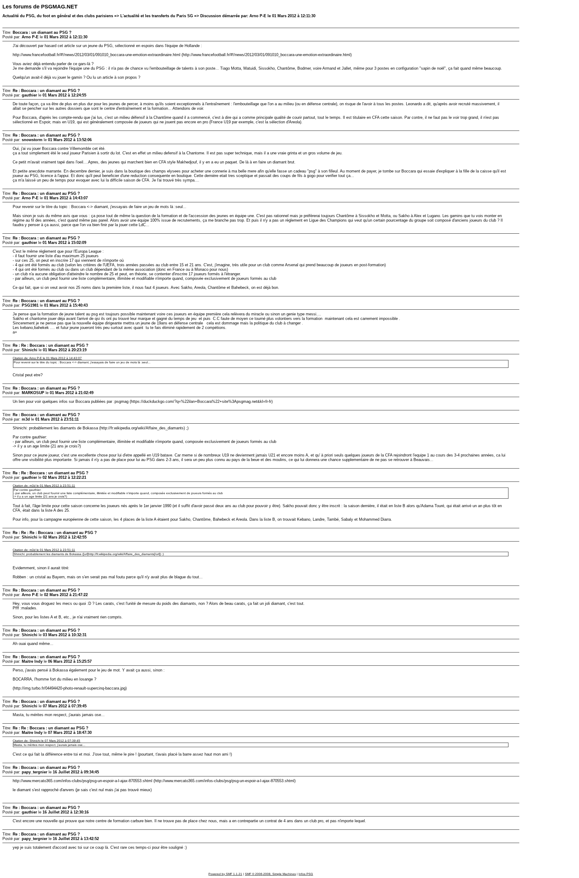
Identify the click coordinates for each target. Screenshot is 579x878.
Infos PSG (306, 874)
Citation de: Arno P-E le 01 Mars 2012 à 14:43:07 (47, 358)
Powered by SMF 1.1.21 (225, 874)
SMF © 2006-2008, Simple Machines (270, 874)
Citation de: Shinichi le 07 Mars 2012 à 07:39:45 (46, 740)
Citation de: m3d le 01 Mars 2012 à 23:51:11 (44, 485)
